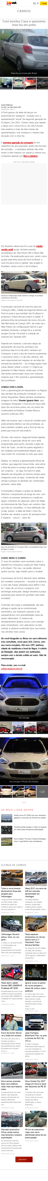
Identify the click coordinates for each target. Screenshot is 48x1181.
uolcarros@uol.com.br (12, 668)
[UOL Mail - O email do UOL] (34, 3)
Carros (24, 11)
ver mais (22, 1159)
